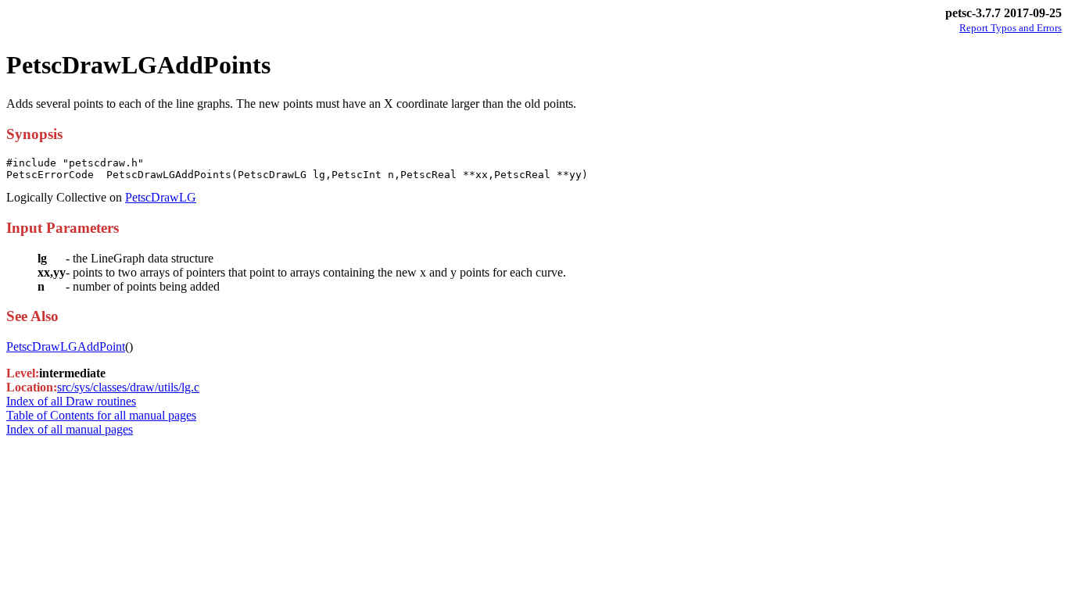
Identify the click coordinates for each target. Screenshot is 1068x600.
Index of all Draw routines (71, 401)
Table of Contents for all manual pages (101, 415)
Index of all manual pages (69, 429)
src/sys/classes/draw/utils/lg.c (128, 387)
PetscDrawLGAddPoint (65, 346)
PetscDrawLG (160, 197)
